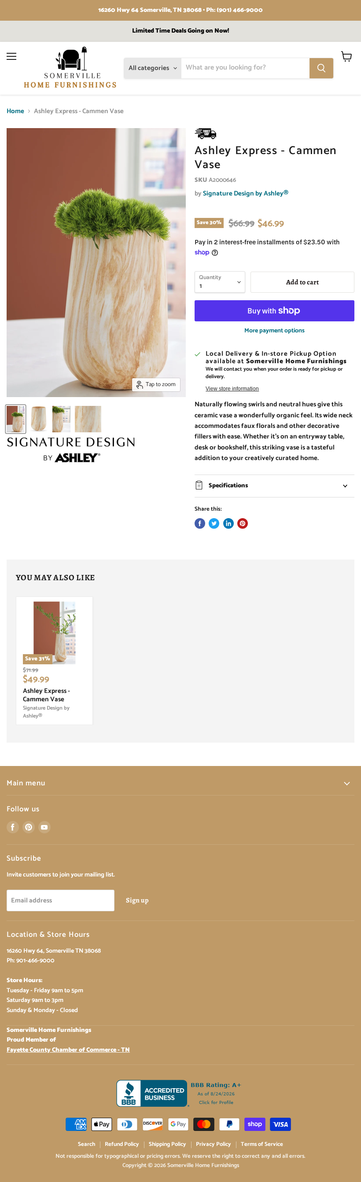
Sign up (137, 900)
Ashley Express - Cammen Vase (46, 695)
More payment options (274, 331)
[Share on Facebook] (200, 523)
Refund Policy (122, 1144)
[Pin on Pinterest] (242, 523)
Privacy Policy (213, 1144)
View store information (232, 389)
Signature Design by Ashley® (245, 193)
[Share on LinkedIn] (228, 523)
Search (86, 1144)
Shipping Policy (167, 1144)
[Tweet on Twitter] (214, 523)
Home (15, 111)
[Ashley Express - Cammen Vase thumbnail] (16, 419)
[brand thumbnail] (71, 450)
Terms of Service (262, 1144)
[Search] (321, 68)
